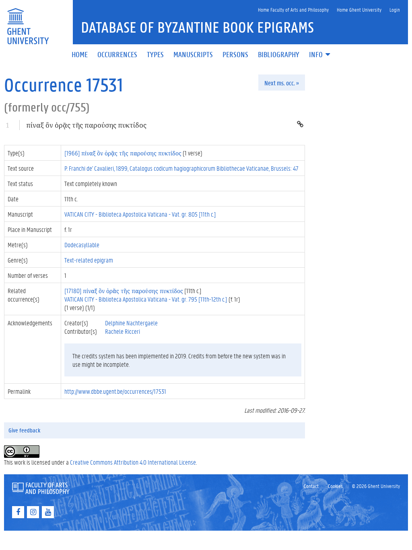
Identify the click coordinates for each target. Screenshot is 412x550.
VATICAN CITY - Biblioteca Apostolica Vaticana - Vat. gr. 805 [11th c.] (140, 214)
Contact (311, 485)
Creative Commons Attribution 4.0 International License (133, 462)
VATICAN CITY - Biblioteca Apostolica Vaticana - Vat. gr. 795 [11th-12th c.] (145, 299)
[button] (320, 55)
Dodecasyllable (81, 244)
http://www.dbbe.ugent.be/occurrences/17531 (115, 391)
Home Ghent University (359, 9)
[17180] (123, 290)
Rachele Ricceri (122, 331)
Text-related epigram (88, 260)
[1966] (122, 153)
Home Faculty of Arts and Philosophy (293, 9)
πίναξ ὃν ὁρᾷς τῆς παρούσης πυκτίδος (86, 125)
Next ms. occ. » (281, 83)
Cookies (335, 485)
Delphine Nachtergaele (131, 322)
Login (394, 9)
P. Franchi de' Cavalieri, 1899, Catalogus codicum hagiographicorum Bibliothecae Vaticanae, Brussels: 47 (181, 168)
